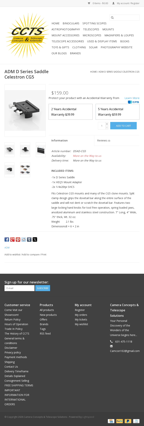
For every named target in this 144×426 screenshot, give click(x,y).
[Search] (112, 18)
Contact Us (11, 366)
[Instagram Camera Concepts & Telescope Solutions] (137, 282)
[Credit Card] (110, 420)
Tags (43, 329)
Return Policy (12, 319)
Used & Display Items (102, 41)
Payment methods (15, 357)
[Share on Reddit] (23, 239)
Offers (43, 319)
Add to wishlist (12, 254)
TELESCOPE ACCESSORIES (68, 41)
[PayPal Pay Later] (127, 420)
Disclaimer (10, 347)
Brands (75, 53)
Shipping (9, 362)
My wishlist (81, 324)
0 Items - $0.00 (100, 3)
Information (59, 140)
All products (47, 310)
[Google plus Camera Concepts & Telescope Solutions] (130, 282)
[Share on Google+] (12, 239)
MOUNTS (108, 29)
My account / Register (128, 3)
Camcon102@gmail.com (125, 351)
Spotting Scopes (94, 23)
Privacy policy (12, 352)
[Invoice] (136, 420)
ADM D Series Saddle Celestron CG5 (119, 71)
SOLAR (93, 47)
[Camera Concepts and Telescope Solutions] (27, 35)
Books (124, 41)
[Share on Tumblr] (29, 239)
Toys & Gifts (60, 47)
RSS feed (45, 333)
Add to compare (31, 254)
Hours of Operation (16, 324)
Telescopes (91, 29)
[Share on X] (35, 239)
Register (80, 310)
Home (55, 23)
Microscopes (92, 35)
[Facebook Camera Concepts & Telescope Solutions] (123, 282)
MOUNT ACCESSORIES (66, 35)
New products (48, 315)
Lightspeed (88, 417)
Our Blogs (59, 53)
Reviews (103, 140)
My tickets (81, 319)
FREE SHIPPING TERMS (18, 385)
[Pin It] (18, 239)
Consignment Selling (16, 380)
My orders (81, 315)
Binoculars (71, 23)
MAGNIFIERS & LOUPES (119, 35)
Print (43, 254)
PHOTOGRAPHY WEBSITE (116, 47)
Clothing (79, 47)
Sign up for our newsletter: (26, 282)
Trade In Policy (13, 329)
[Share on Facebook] (6, 239)
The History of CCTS (16, 333)
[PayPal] (119, 420)
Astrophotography (66, 29)
